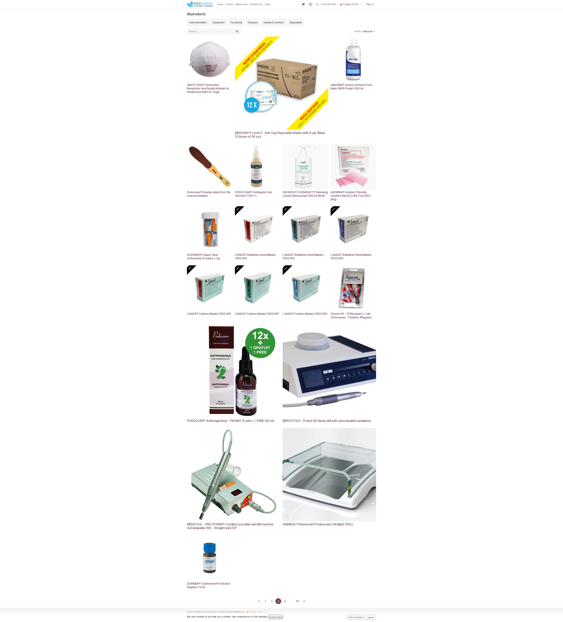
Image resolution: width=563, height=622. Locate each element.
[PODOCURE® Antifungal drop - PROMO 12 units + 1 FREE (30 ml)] (233, 371)
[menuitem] (220, 4)
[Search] (237, 31)
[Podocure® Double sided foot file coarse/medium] (210, 166)
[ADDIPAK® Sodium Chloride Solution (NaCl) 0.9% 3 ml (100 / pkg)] (353, 166)
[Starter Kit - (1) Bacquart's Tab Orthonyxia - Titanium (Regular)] (353, 288)
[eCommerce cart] (303, 4)
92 (297, 601)
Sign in (370, 4)
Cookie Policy (275, 617)
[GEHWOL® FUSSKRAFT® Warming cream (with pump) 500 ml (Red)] (305, 166)
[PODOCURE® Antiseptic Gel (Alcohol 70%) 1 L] (257, 166)
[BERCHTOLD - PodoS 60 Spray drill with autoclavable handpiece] (329, 371)
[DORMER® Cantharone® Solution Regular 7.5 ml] (210, 558)
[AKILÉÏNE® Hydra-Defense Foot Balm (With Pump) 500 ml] (353, 59)
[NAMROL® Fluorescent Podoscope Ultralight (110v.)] (329, 474)
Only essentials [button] (355, 617)
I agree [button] (370, 617)
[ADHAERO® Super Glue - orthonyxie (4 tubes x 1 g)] (210, 229)
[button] (310, 4)
